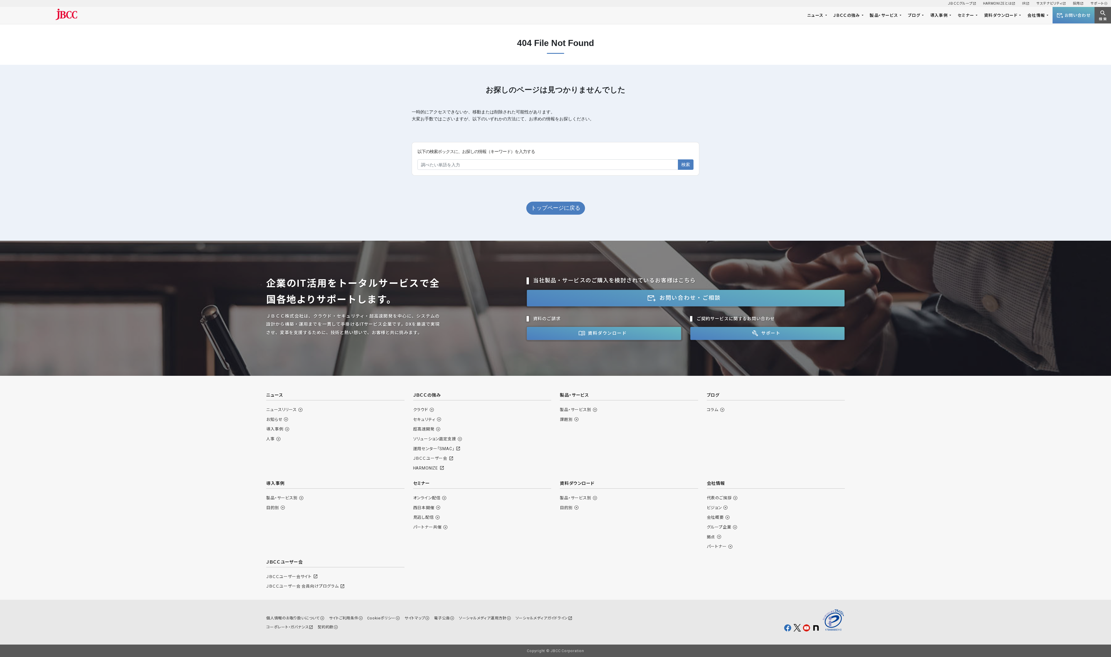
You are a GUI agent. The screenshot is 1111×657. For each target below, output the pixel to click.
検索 (685, 164)
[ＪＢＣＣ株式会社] (66, 14)
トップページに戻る (555, 208)
